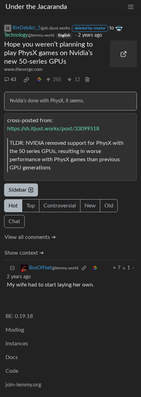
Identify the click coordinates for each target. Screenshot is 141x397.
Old (108, 205)
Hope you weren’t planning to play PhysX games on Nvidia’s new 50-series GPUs (48, 53)
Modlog (14, 330)
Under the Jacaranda (36, 6)
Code (11, 371)
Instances (16, 343)
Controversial (59, 205)
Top (30, 205)
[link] (26, 79)
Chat (14, 221)
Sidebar (18, 190)
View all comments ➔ (30, 237)
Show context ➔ (24, 253)
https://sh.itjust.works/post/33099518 (53, 128)
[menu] (131, 7)
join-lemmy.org (23, 384)
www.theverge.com (23, 69)
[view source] (87, 80)
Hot (13, 205)
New (90, 205)
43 (13, 79)
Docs (11, 357)
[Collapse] (12, 268)
